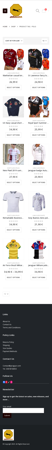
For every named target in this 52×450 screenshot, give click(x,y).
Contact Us (7, 324)
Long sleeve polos (13, 73)
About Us (6, 321)
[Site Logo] (16, 10)
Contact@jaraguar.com (12, 366)
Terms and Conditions (12, 327)
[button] (5, 10)
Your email (7, 406)
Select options (13, 87)
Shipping (6, 345)
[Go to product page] (13, 59)
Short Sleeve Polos (13, 121)
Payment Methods (10, 351)
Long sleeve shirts (39, 215)
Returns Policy (8, 342)
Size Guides (7, 348)
